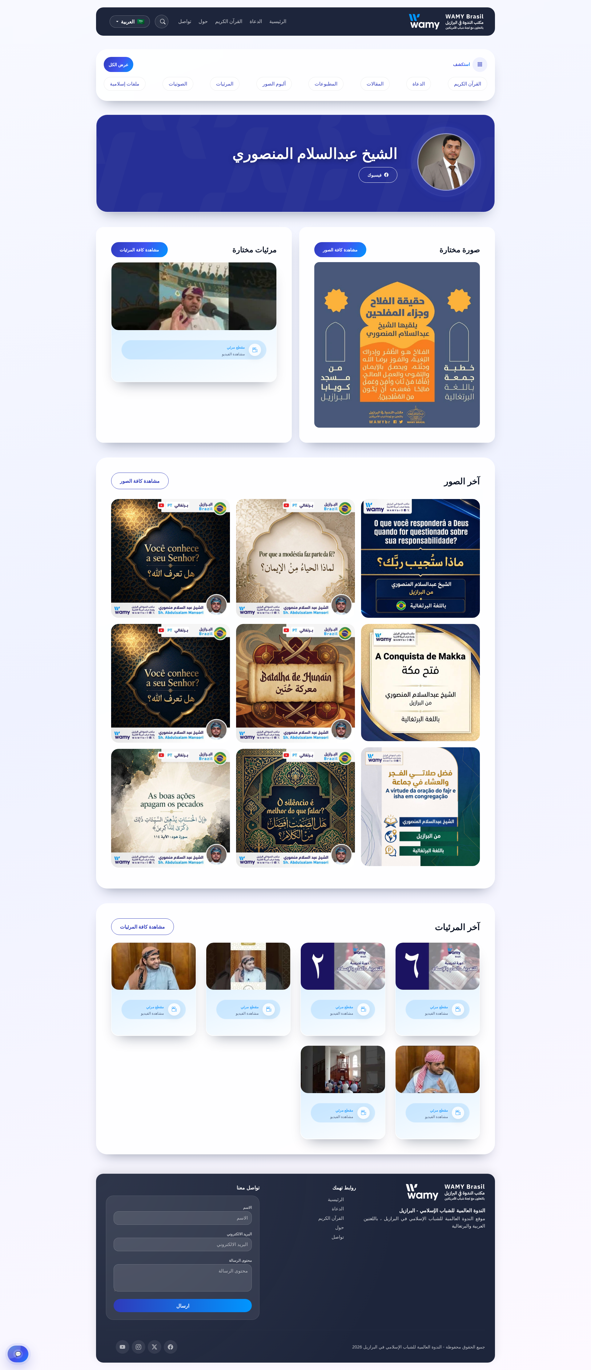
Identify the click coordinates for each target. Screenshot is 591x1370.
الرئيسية (277, 21)
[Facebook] (170, 1347)
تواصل (184, 21)
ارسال (182, 1305)
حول (203, 21)
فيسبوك (375, 175)
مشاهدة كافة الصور (340, 250)
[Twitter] (154, 1347)
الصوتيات (178, 83)
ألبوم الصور (274, 83)
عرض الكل (118, 64)
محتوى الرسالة (240, 1260)
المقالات (375, 83)
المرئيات (224, 83)
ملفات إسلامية (124, 83)
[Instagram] (138, 1347)
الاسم (247, 1207)
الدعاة (256, 21)
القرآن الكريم (228, 21)
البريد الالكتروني (239, 1233)
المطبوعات (326, 83)
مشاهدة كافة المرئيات (139, 250)
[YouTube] (122, 1347)
